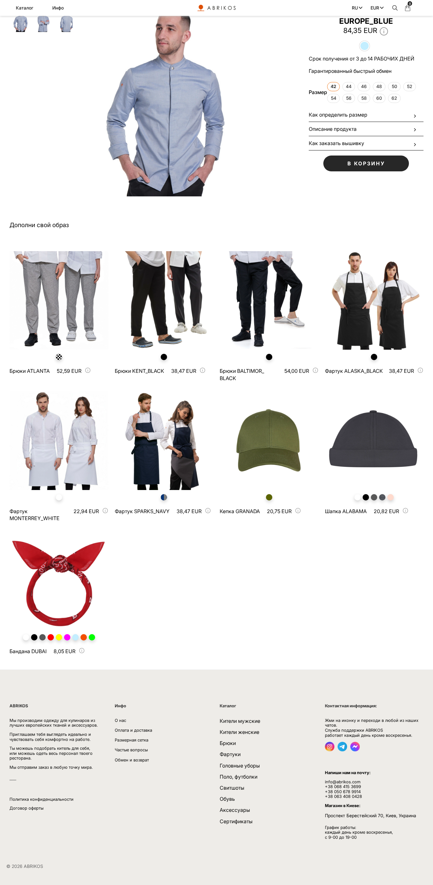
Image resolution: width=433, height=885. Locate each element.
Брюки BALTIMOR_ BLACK (242, 374)
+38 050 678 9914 (343, 791)
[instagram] (329, 749)
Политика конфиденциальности (42, 799)
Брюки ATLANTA (30, 371)
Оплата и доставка (133, 730)
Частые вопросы (131, 749)
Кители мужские (240, 721)
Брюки (228, 743)
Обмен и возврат (132, 759)
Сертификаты (236, 821)
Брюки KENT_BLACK (139, 371)
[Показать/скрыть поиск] (393, 8)
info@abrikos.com (342, 781)
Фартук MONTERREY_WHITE (35, 514)
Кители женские (239, 732)
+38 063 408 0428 (343, 796)
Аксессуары (235, 810)
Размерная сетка (131, 739)
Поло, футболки (238, 777)
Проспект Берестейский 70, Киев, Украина (370, 815)
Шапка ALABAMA (346, 511)
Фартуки (230, 754)
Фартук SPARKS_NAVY (142, 511)
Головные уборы (240, 765)
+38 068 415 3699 (343, 786)
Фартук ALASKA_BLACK (354, 371)
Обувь (227, 799)
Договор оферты (26, 808)
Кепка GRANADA (240, 511)
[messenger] (355, 749)
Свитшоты (232, 788)
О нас (120, 720)
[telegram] (342, 749)
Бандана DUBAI (28, 651)
